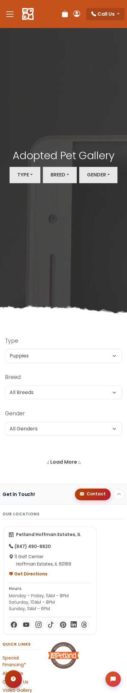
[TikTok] (51, 625)
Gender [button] (96, 174)
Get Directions (30, 574)
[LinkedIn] (74, 625)
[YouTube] (26, 625)
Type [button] (23, 174)
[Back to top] (119, 494)
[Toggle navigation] (9, 14)
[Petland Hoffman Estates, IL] (28, 14)
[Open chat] (113, 679)
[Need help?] (13, 679)
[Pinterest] (63, 625)
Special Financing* (14, 661)
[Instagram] (38, 625)
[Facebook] (14, 625)
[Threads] (84, 625)
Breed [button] (58, 174)
